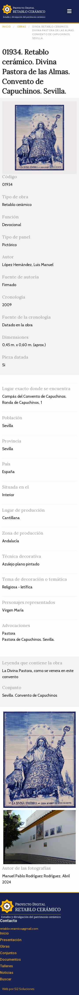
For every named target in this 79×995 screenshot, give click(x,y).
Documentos (10, 959)
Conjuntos (8, 953)
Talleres (6, 966)
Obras (21, 26)
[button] (69, 11)
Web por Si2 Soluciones (18, 989)
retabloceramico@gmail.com (19, 929)
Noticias (6, 973)
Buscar (5, 979)
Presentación (11, 940)
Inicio (6, 26)
